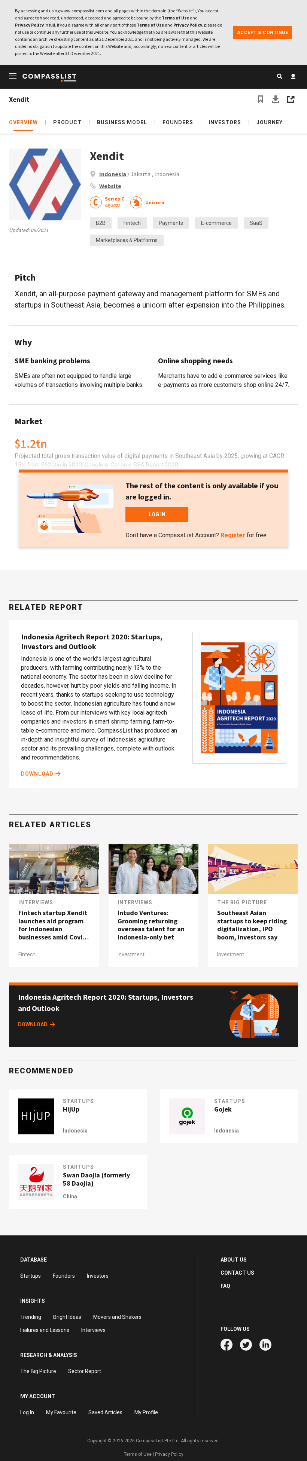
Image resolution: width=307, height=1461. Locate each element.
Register (233, 535)
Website (110, 186)
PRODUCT (67, 122)
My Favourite (61, 1412)
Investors (98, 1276)
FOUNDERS (177, 122)
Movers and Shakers (117, 1317)
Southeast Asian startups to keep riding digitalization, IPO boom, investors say (252, 925)
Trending (30, 1317)
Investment (131, 954)
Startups (30, 1276)
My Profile (146, 1412)
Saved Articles (105, 1412)
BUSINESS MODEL (122, 122)
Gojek (223, 1109)
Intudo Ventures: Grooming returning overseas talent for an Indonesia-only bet (151, 925)
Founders (64, 1276)
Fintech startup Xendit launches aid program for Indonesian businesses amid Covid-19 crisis (53, 925)
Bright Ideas (67, 1317)
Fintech (132, 223)
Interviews (35, 902)
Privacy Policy (29, 25)
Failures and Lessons (44, 1330)
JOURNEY (269, 122)
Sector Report (84, 1371)
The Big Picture (242, 902)
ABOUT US (234, 1260)
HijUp (71, 1109)
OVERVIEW (23, 122)
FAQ (225, 1286)
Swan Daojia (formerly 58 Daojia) (96, 1179)
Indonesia (112, 174)
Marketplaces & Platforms (127, 240)
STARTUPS (78, 1101)
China (70, 1196)
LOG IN (157, 514)
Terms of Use (175, 18)
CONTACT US (237, 1273)
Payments (171, 223)
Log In (27, 1412)
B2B (101, 223)
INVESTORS (225, 122)
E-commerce (216, 223)
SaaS (256, 223)
